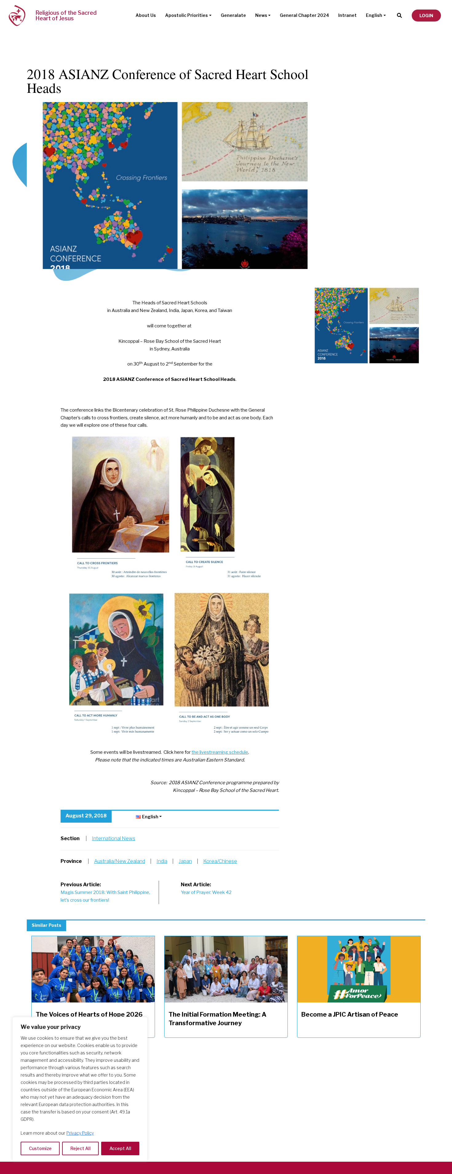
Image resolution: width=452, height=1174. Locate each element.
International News (113, 838)
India (162, 861)
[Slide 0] (366, 287)
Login (426, 15)
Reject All (80, 1148)
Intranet (347, 15)
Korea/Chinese (220, 861)
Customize (40, 1148)
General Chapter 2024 (304, 15)
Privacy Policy (80, 1133)
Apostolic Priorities (186, 15)
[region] (80, 1089)
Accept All (120, 1148)
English (374, 15)
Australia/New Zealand (119, 861)
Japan (185, 861)
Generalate (233, 15)
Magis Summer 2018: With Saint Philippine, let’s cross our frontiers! (105, 892)
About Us (146, 15)
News (261, 15)
